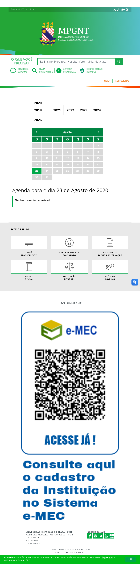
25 (57, 170)
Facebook (90, 536)
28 (88, 170)
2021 (57, 110)
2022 (70, 110)
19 (67, 164)
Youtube (106, 536)
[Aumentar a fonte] (123, 10)
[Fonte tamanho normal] (115, 10)
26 (67, 170)
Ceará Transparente (29, 253)
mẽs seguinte (99, 132)
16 (36, 164)
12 (67, 158)
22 (98, 164)
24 (47, 170)
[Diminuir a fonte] (119, 10)
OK (130, 559)
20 (77, 164)
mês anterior (36, 132)
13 (77, 158)
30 (36, 177)
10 (47, 158)
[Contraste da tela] (127, 10)
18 (57, 164)
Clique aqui (107, 557)
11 (57, 158)
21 (88, 164)
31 (47, 177)
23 (36, 170)
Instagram (95, 536)
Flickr (111, 536)
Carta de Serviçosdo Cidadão (69, 253)
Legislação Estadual (69, 277)
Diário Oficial (29, 277)
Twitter (100, 536)
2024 (97, 110)
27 (77, 170)
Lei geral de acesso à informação (110, 253)
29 (98, 170)
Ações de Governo (110, 277)
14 (88, 158)
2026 (38, 120)
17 (47, 164)
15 (98, 158)
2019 (38, 110)
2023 (83, 110)
